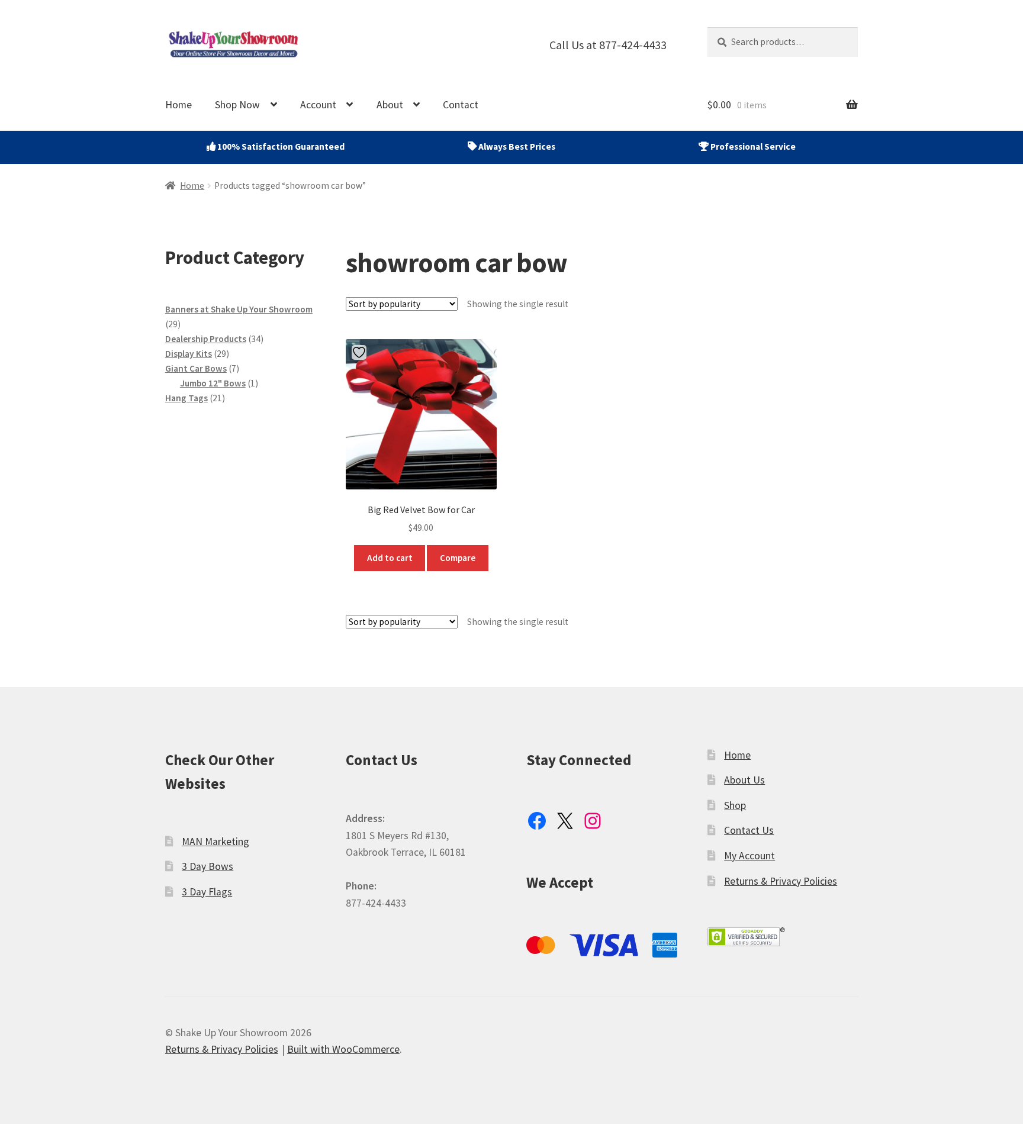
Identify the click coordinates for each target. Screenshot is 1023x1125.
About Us (744, 779)
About (390, 104)
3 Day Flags (207, 891)
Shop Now (237, 104)
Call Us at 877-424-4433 (608, 44)
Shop (735, 805)
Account (318, 104)
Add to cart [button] (390, 557)
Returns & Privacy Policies (780, 881)
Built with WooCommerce (343, 1049)
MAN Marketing (215, 841)
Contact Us (749, 830)
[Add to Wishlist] (360, 352)
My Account (749, 855)
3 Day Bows (207, 866)
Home (178, 104)
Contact (460, 104)
